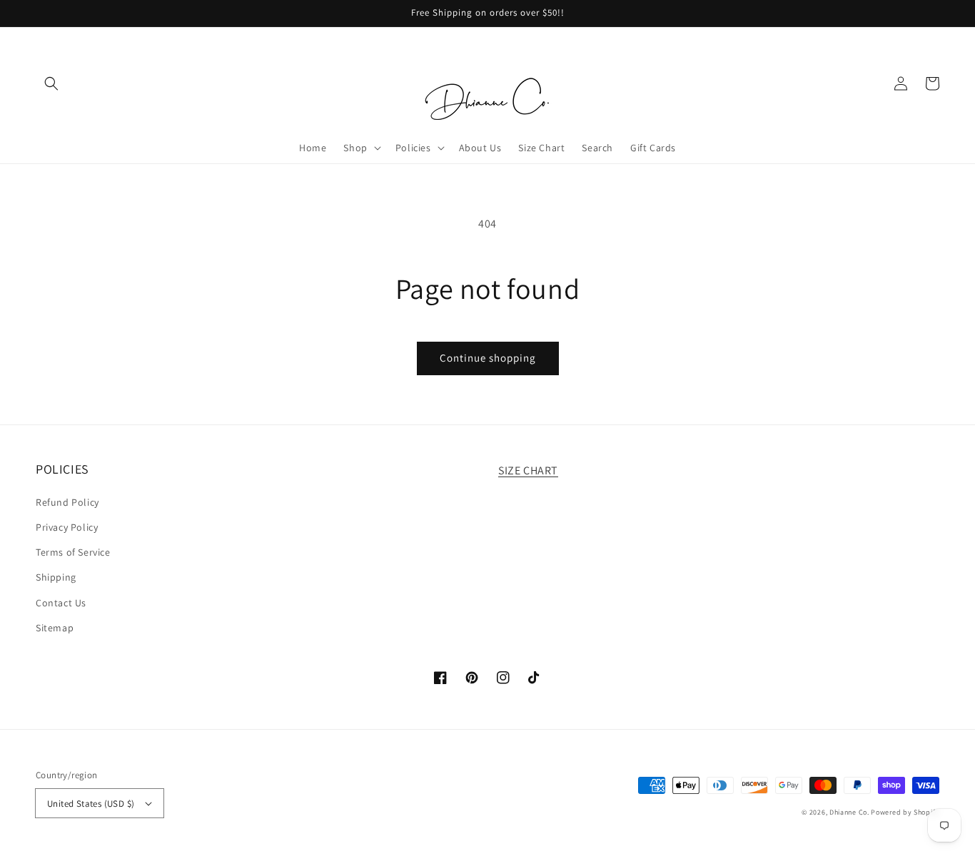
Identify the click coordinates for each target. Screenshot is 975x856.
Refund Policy (67, 502)
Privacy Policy (67, 527)
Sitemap (55, 627)
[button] (51, 83)
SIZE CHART (528, 470)
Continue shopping (488, 358)
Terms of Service (73, 552)
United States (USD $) (90, 804)
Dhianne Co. (849, 812)
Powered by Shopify (905, 812)
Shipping (56, 577)
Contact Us (61, 602)
